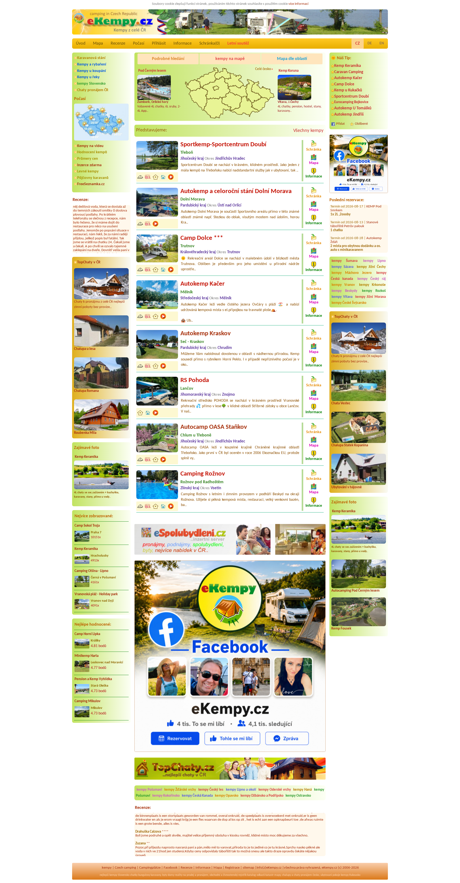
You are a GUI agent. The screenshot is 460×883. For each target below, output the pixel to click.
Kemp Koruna (289, 71)
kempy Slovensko (91, 84)
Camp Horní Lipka (87, 634)
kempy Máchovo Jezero (352, 273)
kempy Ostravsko (298, 796)
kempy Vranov (343, 285)
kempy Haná (302, 790)
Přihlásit (159, 43)
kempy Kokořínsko (166, 796)
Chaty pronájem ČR (92, 90)
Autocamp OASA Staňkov (213, 427)
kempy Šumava (344, 261)
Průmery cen (87, 159)
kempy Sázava (342, 267)
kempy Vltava (342, 297)
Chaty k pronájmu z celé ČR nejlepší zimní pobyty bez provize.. (99, 304)
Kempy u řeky (88, 77)
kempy (107, 868)
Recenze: (81, 200)
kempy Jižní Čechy (371, 267)
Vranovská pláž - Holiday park (96, 594)
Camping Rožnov (202, 474)
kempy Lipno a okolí (241, 790)
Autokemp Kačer (348, 78)
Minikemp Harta (86, 656)
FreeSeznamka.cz (90, 184)
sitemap (248, 868)
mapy (277, 875)
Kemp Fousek (341, 628)
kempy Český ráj (371, 279)
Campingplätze (150, 868)
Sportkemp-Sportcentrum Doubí (223, 144)
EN (382, 43)
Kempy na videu (90, 146)
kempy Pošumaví (149, 790)
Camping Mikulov (87, 701)
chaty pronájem (303, 875)
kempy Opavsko (226, 796)
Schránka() (209, 43)
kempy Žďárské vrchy (180, 790)
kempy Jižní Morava (370, 297)
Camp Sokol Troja (87, 526)
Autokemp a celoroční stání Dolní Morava (236, 191)
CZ (357, 43)
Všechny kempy (308, 130)
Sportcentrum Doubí (351, 96)
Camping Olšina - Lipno (91, 571)
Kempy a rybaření (91, 64)
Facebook (171, 868)
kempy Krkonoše (372, 285)
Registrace (232, 868)
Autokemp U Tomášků (352, 108)
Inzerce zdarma (89, 165)
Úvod (80, 43)
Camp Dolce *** (201, 238)
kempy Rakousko (350, 875)
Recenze (118, 43)
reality (178, 875)
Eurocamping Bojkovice (351, 102)
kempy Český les (210, 790)
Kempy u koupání (91, 71)
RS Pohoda (194, 380)
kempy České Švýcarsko (349, 303)
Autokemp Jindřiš (349, 114)
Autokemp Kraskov (205, 333)
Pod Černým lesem (152, 71)
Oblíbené (361, 124)
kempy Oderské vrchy (275, 790)
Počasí (138, 43)
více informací (298, 4)
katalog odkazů (256, 875)
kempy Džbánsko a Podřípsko (262, 796)
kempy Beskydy (344, 291)
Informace (182, 43)
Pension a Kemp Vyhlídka (93, 679)
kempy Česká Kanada (197, 796)
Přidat (340, 124)
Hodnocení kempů (92, 152)
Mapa (98, 43)
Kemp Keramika (86, 457)
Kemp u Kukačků (348, 90)
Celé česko (263, 69)
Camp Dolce (344, 84)
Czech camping (125, 868)
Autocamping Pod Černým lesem (355, 591)
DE (370, 43)
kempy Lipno (374, 261)
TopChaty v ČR (88, 262)
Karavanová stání (91, 58)
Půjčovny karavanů (93, 178)
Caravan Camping (348, 72)
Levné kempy (88, 171)
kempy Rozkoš (374, 291)
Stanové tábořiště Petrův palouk (354, 241)
